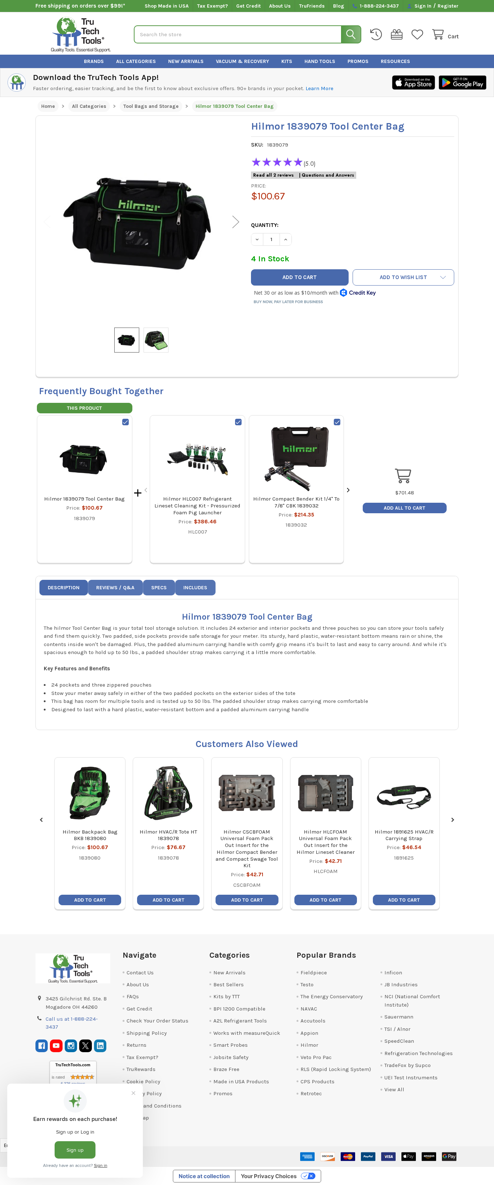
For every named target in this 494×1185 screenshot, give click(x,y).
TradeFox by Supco (407, 1065)
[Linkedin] (100, 1045)
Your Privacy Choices (269, 1176)
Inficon (393, 972)
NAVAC (309, 1008)
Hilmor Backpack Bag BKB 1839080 (90, 835)
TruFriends (312, 6)
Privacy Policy (144, 1093)
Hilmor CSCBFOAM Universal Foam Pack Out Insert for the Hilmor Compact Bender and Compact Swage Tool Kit (247, 848)
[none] (141, 222)
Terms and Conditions (154, 1105)
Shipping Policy (147, 1033)
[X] (85, 1045)
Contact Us (140, 972)
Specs (159, 588)
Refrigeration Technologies (418, 1053)
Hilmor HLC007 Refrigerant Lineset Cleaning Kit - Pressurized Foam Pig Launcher (197, 505)
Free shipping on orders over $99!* (80, 6)
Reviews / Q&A (115, 588)
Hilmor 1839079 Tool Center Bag (84, 498)
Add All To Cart (404, 508)
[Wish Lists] (418, 34)
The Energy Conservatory (332, 996)
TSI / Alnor (397, 1029)
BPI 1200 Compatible (239, 1008)
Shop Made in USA (167, 6)
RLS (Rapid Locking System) (336, 1069)
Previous (47, 222)
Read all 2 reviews (273, 175)
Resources (395, 61)
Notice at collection (204, 1176)
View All (394, 1089)
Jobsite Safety (230, 1057)
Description (64, 588)
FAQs (133, 996)
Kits (286, 61)
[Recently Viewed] (377, 34)
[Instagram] (71, 1045)
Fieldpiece (314, 972)
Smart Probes (230, 1045)
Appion (309, 1033)
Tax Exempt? (212, 6)
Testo (307, 984)
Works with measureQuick (246, 1033)
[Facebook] (41, 1045)
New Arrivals (186, 61)
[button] (403, 277)
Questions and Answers (328, 175)
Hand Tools (320, 61)
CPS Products (318, 1081)
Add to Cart (90, 900)
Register (448, 6)
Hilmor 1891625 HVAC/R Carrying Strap (404, 835)
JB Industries (401, 984)
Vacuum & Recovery (242, 61)
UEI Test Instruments (411, 1077)
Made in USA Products (241, 1081)
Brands (94, 61)
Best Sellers (228, 984)
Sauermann (398, 1016)
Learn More (319, 88)
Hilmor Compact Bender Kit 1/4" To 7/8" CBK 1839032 (296, 502)
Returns (136, 1045)
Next (236, 222)
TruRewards (141, 1069)
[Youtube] (56, 1045)
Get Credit (248, 6)
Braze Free (226, 1069)
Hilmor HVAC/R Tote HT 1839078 (168, 835)
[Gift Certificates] (398, 34)
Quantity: (264, 225)
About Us (280, 6)
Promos (358, 61)
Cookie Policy (143, 1081)
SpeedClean (399, 1041)
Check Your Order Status (157, 1020)
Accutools (313, 1020)
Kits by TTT (226, 996)
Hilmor (309, 1045)
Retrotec (311, 1093)
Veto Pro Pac (316, 1057)
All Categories (136, 61)
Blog (338, 6)
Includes (195, 588)
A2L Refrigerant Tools (240, 1020)
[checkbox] (125, 422)
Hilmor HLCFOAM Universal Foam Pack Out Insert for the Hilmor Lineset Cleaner (326, 841)
